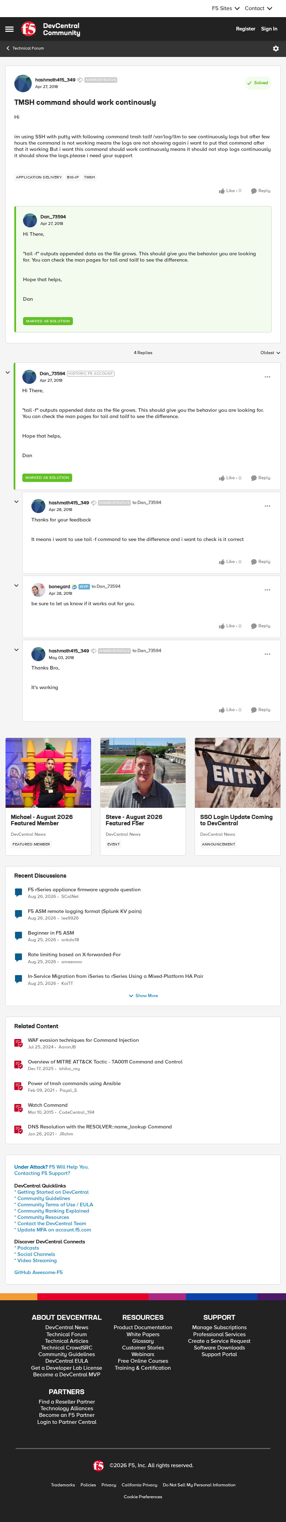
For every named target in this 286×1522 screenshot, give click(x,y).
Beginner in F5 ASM (51, 933)
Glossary (143, 1341)
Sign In (269, 28)
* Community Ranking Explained (51, 1211)
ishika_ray (69, 1068)
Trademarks (63, 1485)
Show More (147, 995)
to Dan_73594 (147, 502)
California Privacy (139, 1485)
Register (245, 28)
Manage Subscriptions (219, 1327)
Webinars (142, 1354)
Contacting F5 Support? (42, 1173)
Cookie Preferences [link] (143, 1497)
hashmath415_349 (55, 80)
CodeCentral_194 (76, 1112)
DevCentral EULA (66, 1361)
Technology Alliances (66, 1408)
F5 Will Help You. (51, 1167)
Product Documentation (143, 1327)
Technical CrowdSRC (66, 1348)
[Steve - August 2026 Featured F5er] (143, 773)
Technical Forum (28, 48)
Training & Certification (143, 1368)
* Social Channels (34, 1254)
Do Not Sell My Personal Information (199, 1485)
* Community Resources (41, 1217)
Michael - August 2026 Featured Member (42, 821)
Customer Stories (143, 1348)
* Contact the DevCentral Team (50, 1223)
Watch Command (48, 1105)
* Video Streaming (35, 1260)
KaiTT (67, 983)
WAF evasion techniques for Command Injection (83, 1040)
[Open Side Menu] (9, 29)
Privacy (108, 1485)
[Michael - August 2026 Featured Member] (48, 773)
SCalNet (69, 896)
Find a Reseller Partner (67, 1402)
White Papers (143, 1334)
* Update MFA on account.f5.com (52, 1230)
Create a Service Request (219, 1341)
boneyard (59, 587)
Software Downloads (219, 1348)
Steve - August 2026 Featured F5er (134, 821)
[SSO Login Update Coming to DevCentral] (237, 773)
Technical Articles (66, 1341)
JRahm (66, 1134)
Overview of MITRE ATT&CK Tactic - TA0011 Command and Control (105, 1062)
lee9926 (70, 918)
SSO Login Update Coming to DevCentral (236, 821)
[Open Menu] (276, 48)
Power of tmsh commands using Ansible (74, 1083)
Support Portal (219, 1354)
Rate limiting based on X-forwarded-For (74, 955)
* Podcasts (26, 1248)
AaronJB (67, 1047)
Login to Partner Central (66, 1422)
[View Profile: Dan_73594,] (30, 220)
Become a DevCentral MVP (66, 1374)
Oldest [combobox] (271, 353)
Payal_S (68, 1090)
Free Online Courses (143, 1361)
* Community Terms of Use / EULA (53, 1204)
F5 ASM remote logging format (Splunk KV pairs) (85, 911)
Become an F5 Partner (67, 1415)
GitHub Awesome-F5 (38, 1272)
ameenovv (71, 962)
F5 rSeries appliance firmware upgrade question (84, 890)
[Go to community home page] (50, 29)
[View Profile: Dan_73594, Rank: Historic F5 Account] (29, 377)
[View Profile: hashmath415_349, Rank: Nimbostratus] (23, 83)
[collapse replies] (7, 372)
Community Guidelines (66, 1354)
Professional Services (219, 1334)
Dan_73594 (53, 217)
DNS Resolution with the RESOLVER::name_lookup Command (100, 1127)
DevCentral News (28, 834)
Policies (88, 1485)
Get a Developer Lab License (66, 1368)
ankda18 (70, 940)
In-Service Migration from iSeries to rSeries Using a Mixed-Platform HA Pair (115, 976)
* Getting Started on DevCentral (51, 1192)
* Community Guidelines (42, 1198)
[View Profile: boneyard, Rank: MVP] (38, 590)
